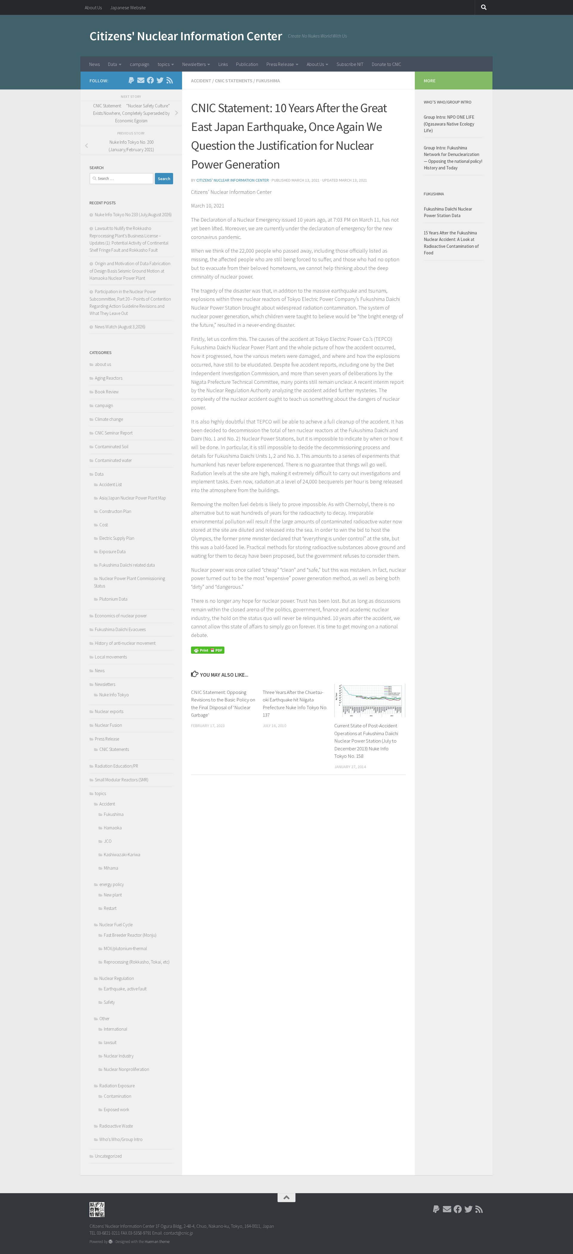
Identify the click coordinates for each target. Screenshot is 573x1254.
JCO (108, 841)
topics (164, 64)
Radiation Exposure (117, 1085)
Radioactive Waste (116, 1126)
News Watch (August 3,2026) (120, 327)
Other (104, 1018)
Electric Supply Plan (116, 538)
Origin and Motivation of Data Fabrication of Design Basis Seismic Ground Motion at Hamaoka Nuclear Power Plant (130, 271)
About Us (93, 7)
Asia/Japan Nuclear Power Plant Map (132, 498)
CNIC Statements (233, 81)
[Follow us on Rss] (169, 80)
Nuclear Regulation (116, 978)
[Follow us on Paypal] (131, 80)
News (94, 64)
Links (223, 64)
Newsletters (194, 64)
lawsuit (110, 1042)
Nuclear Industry (119, 1056)
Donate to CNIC (386, 64)
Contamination (117, 1096)
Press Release (280, 64)
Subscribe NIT (350, 64)
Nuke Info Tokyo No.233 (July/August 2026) (133, 214)
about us (103, 364)
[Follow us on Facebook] (150, 80)
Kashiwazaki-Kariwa (122, 854)
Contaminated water (113, 460)
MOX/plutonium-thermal (125, 948)
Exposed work (116, 1109)
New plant (113, 895)
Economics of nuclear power (121, 616)
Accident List (110, 484)
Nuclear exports (109, 711)
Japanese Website (128, 7)
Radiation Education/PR (116, 766)
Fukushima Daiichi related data (127, 565)
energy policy (111, 884)
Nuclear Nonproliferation (126, 1069)
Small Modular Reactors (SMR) (121, 780)
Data (112, 64)
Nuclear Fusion (108, 725)
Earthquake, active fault (125, 989)
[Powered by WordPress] (111, 1242)
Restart (110, 908)
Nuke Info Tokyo (114, 695)
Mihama (111, 868)
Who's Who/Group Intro (121, 1139)
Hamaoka (113, 828)
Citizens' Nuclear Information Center (186, 36)
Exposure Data (112, 551)
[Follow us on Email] (140, 80)
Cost (103, 525)
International (115, 1029)
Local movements (111, 657)
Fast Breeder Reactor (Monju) (130, 935)
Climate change (109, 419)
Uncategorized (108, 1156)
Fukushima (268, 81)
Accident (201, 81)
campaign (139, 64)
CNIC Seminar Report (114, 433)
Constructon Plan (115, 511)
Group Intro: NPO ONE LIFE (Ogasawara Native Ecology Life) (449, 123)
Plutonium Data (113, 599)
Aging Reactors (108, 378)
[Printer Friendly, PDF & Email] (207, 649)
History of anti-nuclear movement (125, 643)
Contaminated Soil (111, 446)
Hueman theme (157, 1241)
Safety (109, 1002)
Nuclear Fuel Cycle (116, 924)
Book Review (106, 392)
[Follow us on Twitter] (160, 80)
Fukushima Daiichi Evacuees (120, 629)
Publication (247, 64)
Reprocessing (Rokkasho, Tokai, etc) (137, 962)
